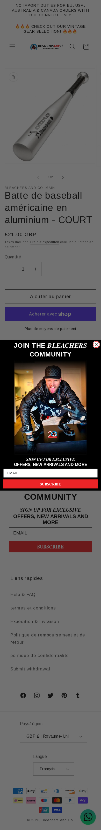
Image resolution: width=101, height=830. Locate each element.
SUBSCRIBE (50, 483)
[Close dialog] (96, 344)
